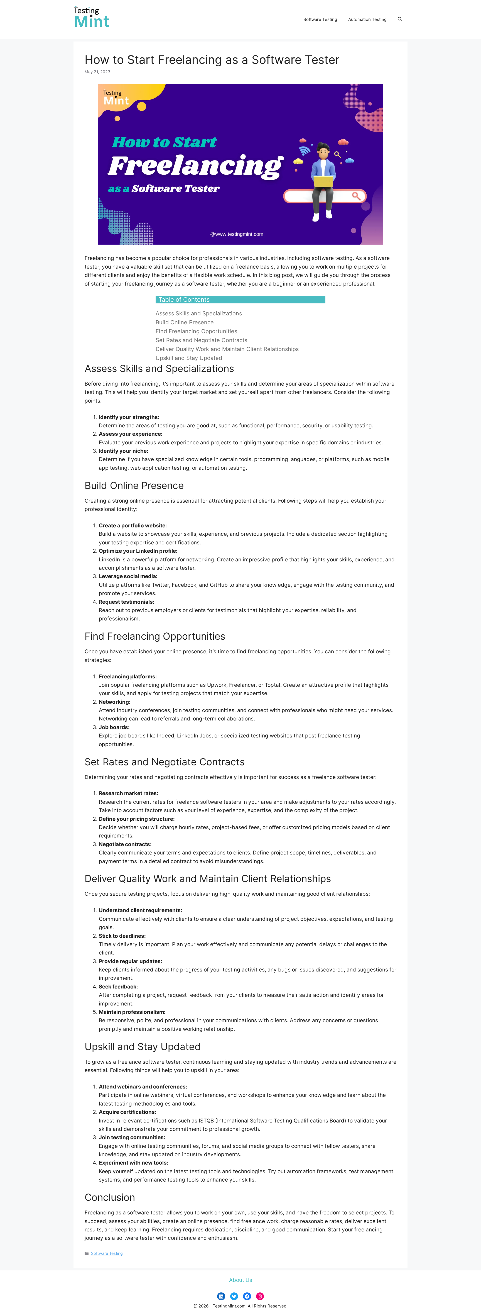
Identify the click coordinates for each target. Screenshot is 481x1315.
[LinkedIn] (221, 1296)
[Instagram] (260, 1296)
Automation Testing (367, 19)
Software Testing (320, 19)
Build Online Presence (185, 322)
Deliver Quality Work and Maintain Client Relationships (227, 349)
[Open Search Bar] (400, 19)
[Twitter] (234, 1296)
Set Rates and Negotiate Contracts (201, 340)
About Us (240, 1280)
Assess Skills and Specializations (199, 313)
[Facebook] (247, 1296)
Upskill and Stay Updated (189, 358)
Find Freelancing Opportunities (196, 331)
